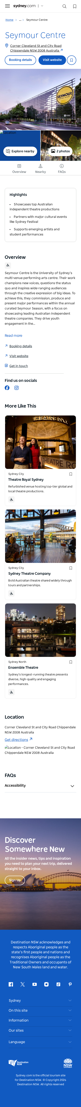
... (20, 20)
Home (9, 20)
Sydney (15, 1001)
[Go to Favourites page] (74, 6)
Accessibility (15, 785)
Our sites (16, 1030)
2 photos (63, 151)
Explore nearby (23, 151)
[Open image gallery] (40, 99)
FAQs (62, 172)
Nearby (40, 172)
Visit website (52, 60)
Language (17, 1042)
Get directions (16, 740)
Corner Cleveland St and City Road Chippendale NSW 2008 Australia (36, 48)
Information (19, 1020)
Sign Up (15, 880)
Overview (19, 172)
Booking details (20, 60)
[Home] (24, 6)
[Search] (64, 7)
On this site (18, 1010)
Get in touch (18, 366)
